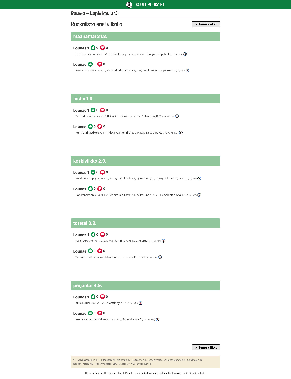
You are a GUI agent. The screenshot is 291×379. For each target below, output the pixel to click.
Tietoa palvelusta (93, 373)
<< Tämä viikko (206, 24)
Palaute (129, 373)
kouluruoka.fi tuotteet (179, 373)
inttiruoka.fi (198, 373)
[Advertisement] (145, 85)
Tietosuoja (109, 373)
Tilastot (120, 373)
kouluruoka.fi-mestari (146, 373)
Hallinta (163, 373)
